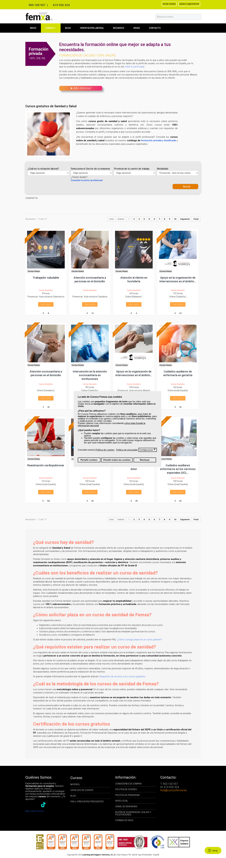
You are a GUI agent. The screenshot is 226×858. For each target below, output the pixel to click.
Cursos (50, 28)
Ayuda (136, 28)
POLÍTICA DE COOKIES (126, 789)
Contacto (155, 28)
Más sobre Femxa (34, 811)
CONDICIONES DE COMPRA (128, 783)
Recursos (118, 28)
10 (175, 219)
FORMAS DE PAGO (124, 820)
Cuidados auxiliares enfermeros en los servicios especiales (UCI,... (178, 469)
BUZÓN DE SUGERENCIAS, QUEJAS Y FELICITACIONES (133, 813)
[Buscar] (199, 17)
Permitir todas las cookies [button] (117, 460)
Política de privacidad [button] (126, 449)
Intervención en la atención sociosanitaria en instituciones (90, 375)
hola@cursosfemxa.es (173, 790)
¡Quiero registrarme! (189, 4)
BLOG (73, 796)
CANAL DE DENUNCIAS (126, 806)
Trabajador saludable (46, 277)
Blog (68, 28)
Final (196, 219)
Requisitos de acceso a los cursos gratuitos (122, 676)
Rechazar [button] (145, 460)
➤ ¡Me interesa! (80, 88)
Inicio (33, 28)
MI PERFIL (75, 784)
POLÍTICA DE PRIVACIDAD (127, 795)
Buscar (186, 186)
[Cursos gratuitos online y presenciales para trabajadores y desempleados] (39, 16)
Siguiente (185, 219)
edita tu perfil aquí (134, 66)
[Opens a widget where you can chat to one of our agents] (212, 851)
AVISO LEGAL (121, 801)
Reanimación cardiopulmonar (45, 465)
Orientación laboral (92, 28)
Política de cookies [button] (104, 449)
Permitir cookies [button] (89, 460)
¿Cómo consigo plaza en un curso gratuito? (139, 639)
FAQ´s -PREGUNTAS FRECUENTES (87, 801)
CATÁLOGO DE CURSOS (81, 790)
